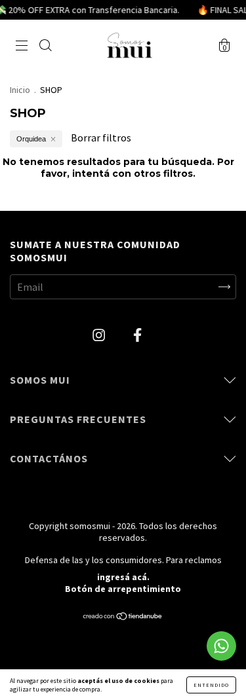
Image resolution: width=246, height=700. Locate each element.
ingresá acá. (123, 577)
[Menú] (21, 46)
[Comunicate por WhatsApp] (221, 646)
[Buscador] (45, 46)
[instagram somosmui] (99, 335)
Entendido (211, 685)
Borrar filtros (101, 137)
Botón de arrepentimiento (123, 589)
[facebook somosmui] (137, 335)
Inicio (20, 90)
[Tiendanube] (123, 616)
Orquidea (31, 139)
